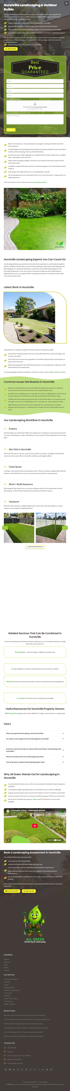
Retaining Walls (20, 652)
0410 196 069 (11, 1048)
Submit (11, 130)
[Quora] (47, 1069)
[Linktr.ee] (43, 1069)
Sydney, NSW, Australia (15, 1063)
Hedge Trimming (9, 1004)
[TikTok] (30, 1069)
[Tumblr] (35, 1069)
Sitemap (6, 959)
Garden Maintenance (11, 998)
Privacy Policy (43, 1082)
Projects (63, 372)
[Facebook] (6, 1069)
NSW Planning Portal (12, 713)
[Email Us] (5, 1051)
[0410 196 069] (5, 1048)
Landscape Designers (11, 979)
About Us (7, 962)
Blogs (6, 965)
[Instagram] (22, 1069)
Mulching (9, 681)
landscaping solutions (40, 182)
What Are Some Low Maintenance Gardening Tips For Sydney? (25, 1015)
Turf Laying (8, 993)
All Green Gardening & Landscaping (23, 1084)
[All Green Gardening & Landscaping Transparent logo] (35, 924)
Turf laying (20, 698)
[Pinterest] (26, 1069)
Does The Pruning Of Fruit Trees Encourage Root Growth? (23, 1032)
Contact (14, 886)
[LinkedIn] (51, 1069)
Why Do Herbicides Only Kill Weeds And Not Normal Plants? (24, 1036)
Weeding (7, 996)
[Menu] (66, 3)
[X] (39, 1069)
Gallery (51, 372)
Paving (13, 669)
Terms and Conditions (29, 1082)
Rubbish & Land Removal (12, 990)
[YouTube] (10, 1069)
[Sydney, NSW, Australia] (5, 1063)
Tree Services (8, 1001)
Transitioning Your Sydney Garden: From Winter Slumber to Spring (26, 1028)
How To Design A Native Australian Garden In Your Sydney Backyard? (27, 1019)
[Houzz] (14, 1069)
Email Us (10, 1052)
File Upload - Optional (13, 99)
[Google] (18, 1069)
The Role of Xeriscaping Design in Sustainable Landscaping (23, 1024)
